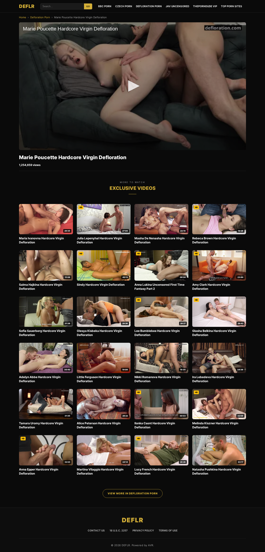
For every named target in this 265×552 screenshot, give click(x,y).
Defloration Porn (149, 6)
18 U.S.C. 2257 (119, 530)
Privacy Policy (143, 530)
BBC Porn (104, 6)
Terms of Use (168, 530)
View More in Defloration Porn (133, 493)
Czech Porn (123, 6)
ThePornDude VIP (205, 6)
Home (22, 17)
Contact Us (96, 530)
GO (88, 6)
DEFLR (27, 6)
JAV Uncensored (177, 6)
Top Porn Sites (231, 6)
